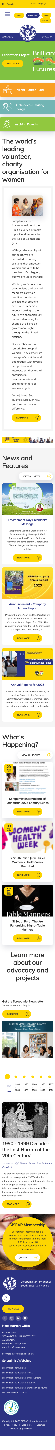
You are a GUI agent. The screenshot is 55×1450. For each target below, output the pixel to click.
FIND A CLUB (32, 15)
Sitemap (41, 1424)
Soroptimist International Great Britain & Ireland (25, 1388)
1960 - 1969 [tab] (34, 1087)
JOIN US (46, 15)
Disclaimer (27, 1424)
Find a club (13, 1308)
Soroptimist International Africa (17, 1373)
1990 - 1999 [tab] (9, 1088)
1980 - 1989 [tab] (17, 1087)
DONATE (19, 15)
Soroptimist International (14, 1368)
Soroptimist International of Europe (18, 1383)
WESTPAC (45, 21)
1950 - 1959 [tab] (42, 1087)
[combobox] (14, 4)
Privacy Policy (10, 1424)
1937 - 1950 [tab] (51, 1087)
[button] (7, 14)
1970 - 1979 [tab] (25, 1087)
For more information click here (18, 1353)
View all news (31, 476)
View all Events (31, 755)
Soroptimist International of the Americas (21, 1378)
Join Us (23, 1257)
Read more (13, 67)
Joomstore (27, 1428)
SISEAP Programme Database (14, 1393)
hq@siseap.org (17, 1347)
